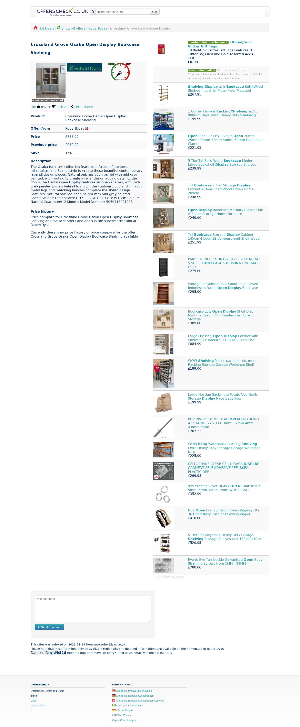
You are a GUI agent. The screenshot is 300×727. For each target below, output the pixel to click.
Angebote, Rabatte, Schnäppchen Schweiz (140, 700)
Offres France (123, 715)
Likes (34, 700)
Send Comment (50, 627)
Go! (154, 12)
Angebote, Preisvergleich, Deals (134, 690)
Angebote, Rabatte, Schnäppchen (135, 695)
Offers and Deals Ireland (129, 705)
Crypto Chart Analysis (124, 720)
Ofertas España (124, 710)
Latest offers (37, 705)
